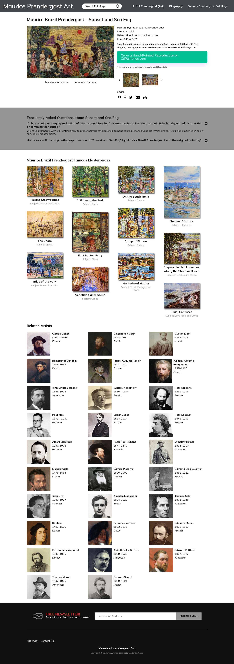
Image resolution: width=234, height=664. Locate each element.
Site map (32, 640)
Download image (58, 82)
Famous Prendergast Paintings (208, 6)
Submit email (189, 616)
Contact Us (47, 640)
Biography (176, 6)
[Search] (117, 6)
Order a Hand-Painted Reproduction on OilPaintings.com (150, 56)
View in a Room (86, 82)
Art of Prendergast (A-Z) (148, 6)
